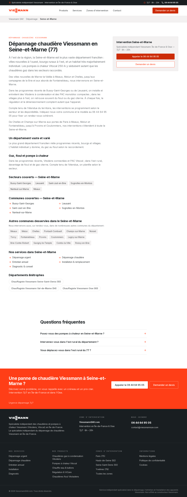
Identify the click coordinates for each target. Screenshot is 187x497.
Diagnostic (14, 473)
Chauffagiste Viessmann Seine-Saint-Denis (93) (36, 281)
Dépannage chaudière (73, 257)
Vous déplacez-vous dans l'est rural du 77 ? (65, 350)
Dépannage (32, 19)
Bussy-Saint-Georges (23, 203)
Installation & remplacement (76, 262)
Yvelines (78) (102, 469)
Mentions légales (147, 456)
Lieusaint (66, 203)
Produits (63, 10)
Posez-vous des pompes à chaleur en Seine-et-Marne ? (72, 333)
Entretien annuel (20, 262)
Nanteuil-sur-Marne (22, 212)
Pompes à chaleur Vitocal (64, 463)
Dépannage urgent (21, 257)
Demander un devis (165, 10)
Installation (14, 469)
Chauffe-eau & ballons (63, 468)
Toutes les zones (104, 473)
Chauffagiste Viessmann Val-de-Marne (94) (34, 288)
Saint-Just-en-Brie (21, 208)
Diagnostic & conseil (22, 266)
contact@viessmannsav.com (144, 427)
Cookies (143, 465)
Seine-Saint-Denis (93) (107, 465)
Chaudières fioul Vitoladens (65, 476)
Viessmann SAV (16, 19)
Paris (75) (100, 456)
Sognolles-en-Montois (73, 208)
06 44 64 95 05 (171, 2)
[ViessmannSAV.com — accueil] (18, 10)
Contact (117, 10)
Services (77, 10)
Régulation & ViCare (62, 472)
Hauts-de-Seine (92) (106, 460)
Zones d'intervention (97, 10)
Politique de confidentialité (152, 460)
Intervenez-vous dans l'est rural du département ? (69, 341)
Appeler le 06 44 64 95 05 (145, 56)
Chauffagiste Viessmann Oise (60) (80, 288)
